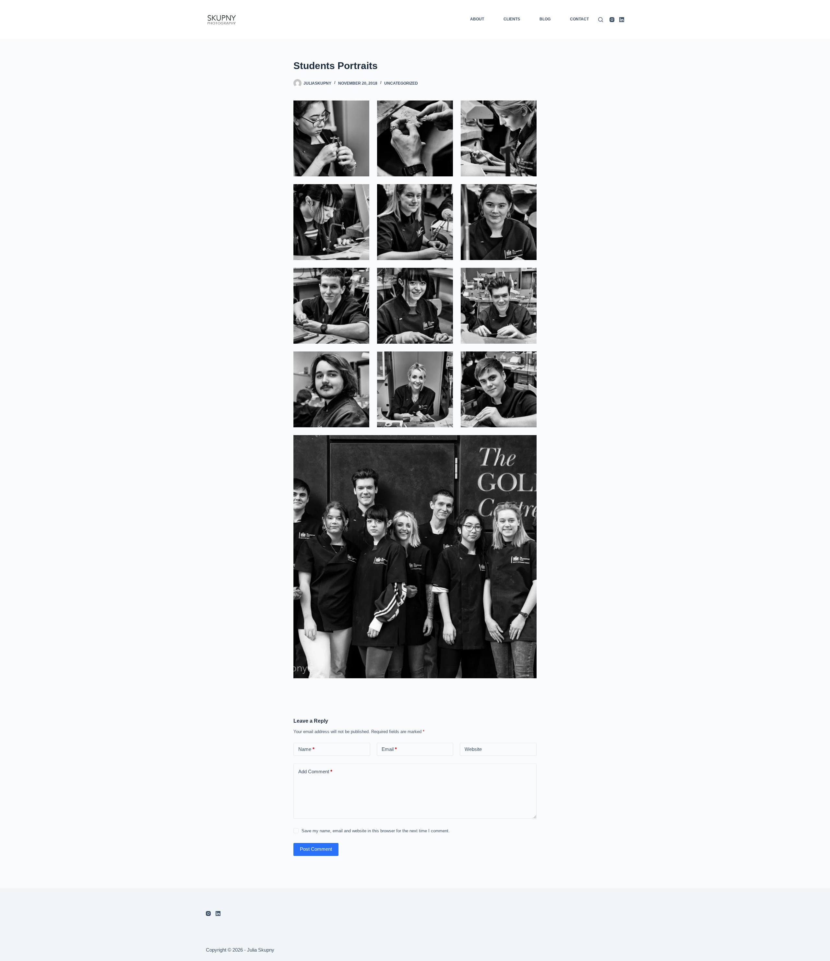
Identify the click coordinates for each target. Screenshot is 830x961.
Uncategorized (401, 83)
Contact (579, 19)
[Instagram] (612, 19)
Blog (545, 19)
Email (389, 749)
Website (473, 749)
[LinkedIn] (621, 19)
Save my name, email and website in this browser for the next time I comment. (376, 830)
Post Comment (316, 849)
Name (306, 749)
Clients (512, 19)
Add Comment (315, 771)
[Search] (600, 19)
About (477, 19)
